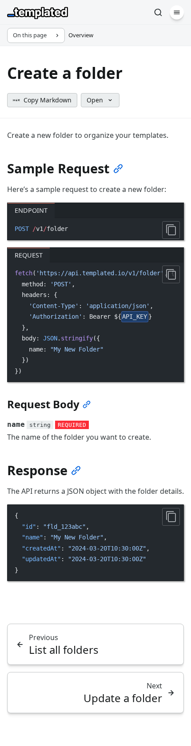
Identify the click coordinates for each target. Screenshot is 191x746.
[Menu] (177, 12)
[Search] (158, 12)
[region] (95, 322)
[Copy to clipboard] (171, 230)
